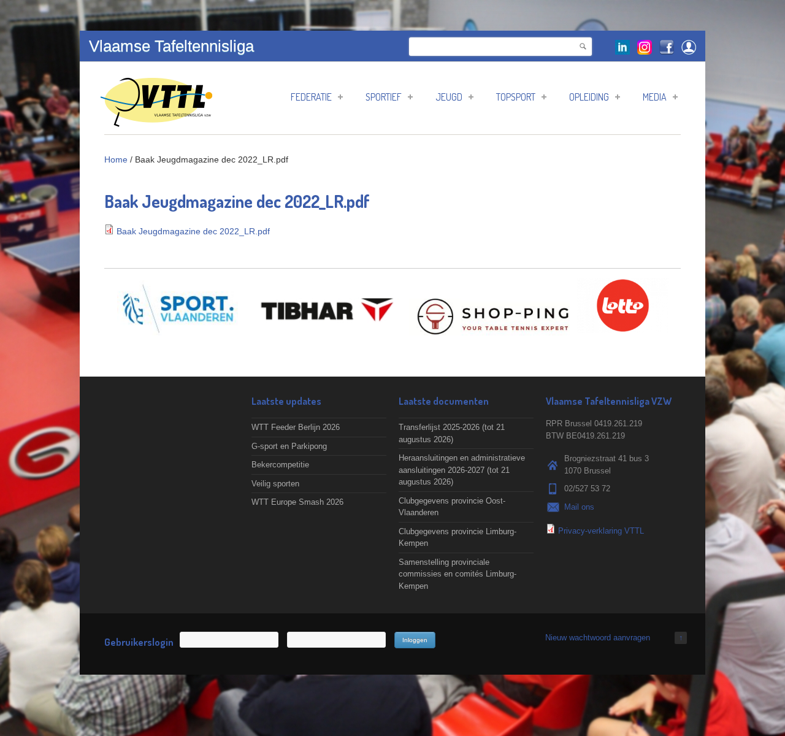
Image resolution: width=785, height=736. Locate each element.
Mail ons (579, 507)
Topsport (515, 97)
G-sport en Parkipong (289, 446)
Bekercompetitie (280, 464)
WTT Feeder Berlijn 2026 (295, 427)
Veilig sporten (275, 483)
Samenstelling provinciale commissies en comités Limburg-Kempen (457, 574)
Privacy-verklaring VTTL (601, 530)
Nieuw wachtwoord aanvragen (597, 637)
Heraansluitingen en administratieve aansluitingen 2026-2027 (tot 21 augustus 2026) (462, 469)
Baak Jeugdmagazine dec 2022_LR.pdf (193, 231)
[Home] (156, 120)
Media (655, 97)
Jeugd (448, 97)
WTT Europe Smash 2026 (297, 502)
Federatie (311, 97)
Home (116, 159)
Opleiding (589, 97)
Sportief (384, 97)
